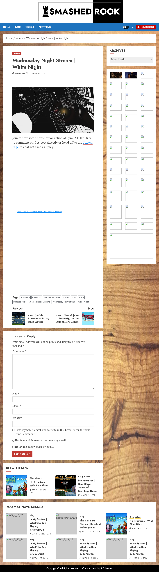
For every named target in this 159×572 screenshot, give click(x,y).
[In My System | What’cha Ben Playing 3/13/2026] (116, 548)
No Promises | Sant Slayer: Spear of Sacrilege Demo (87, 486)
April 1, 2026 (88, 532)
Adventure (25, 297)
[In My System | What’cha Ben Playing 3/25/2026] (16, 548)
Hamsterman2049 (52, 297)
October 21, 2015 (37, 73)
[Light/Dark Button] (126, 27)
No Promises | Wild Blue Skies (39, 483)
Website (17, 418)
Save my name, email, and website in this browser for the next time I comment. (53, 432)
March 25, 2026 (40, 558)
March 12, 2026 (88, 495)
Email (16, 405)
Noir (74, 297)
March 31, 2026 (40, 490)
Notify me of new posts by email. (34, 446)
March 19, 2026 (90, 558)
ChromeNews (89, 568)
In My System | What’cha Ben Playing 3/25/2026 (38, 549)
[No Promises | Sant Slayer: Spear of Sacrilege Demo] (65, 485)
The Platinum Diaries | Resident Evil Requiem (90, 524)
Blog (17, 27)
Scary (81, 297)
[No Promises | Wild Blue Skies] (16, 485)
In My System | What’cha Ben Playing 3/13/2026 (138, 549)
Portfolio (45, 27)
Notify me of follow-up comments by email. (40, 440)
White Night (83, 301)
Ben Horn (20, 73)
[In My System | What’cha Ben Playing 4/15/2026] (16, 523)
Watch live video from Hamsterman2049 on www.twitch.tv (39, 212)
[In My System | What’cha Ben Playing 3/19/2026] (66, 548)
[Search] (133, 27)
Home (6, 27)
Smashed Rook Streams (39, 301)
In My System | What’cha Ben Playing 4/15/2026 (38, 525)
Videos (29, 27)
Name (16, 393)
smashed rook (19, 301)
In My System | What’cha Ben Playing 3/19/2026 (88, 549)
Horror (66, 297)
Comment (19, 351)
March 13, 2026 (140, 558)
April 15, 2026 (39, 534)
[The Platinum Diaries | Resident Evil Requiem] (66, 523)
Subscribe (148, 27)
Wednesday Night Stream (63, 301)
